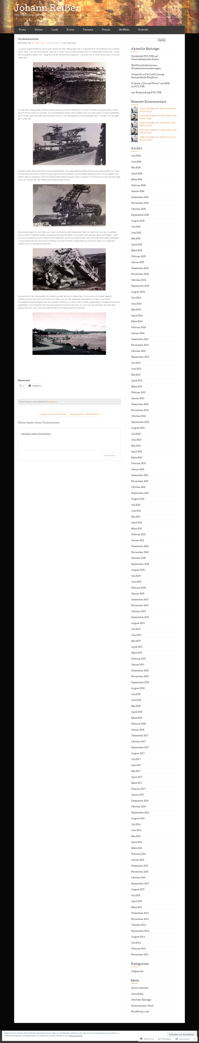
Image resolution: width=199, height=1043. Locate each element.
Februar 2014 (138, 949)
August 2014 (138, 937)
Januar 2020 (137, 594)
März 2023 (136, 387)
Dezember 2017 (139, 736)
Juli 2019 (136, 629)
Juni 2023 (136, 369)
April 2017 (136, 777)
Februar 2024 (138, 328)
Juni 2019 (136, 635)
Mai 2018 (136, 706)
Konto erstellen (140, 988)
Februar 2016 (138, 854)
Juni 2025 (136, 233)
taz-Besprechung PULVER (146, 93)
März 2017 (136, 783)
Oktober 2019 (138, 612)
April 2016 (136, 842)
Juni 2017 (136, 766)
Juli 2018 (136, 695)
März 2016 (136, 848)
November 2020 (140, 553)
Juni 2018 (136, 700)
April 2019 (136, 647)
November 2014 (140, 919)
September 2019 (140, 618)
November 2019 (140, 606)
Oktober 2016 (138, 807)
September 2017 (140, 748)
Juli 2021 (135, 505)
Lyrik (54, 30)
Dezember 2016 (139, 801)
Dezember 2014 (140, 913)
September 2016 (140, 813)
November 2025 (140, 203)
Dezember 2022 (139, 405)
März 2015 (136, 908)
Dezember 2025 (139, 198)
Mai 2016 (136, 837)
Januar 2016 (137, 860)
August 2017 (138, 754)
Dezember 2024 (140, 269)
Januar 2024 (138, 334)
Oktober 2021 (138, 487)
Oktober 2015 (138, 878)
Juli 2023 (136, 363)
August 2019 (138, 624)
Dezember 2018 (139, 671)
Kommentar (109, 455)
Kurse (70, 30)
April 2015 (136, 902)
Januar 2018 (137, 730)
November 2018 (140, 677)
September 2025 (140, 215)
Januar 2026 (137, 192)
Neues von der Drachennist (53, 414)
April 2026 (136, 174)
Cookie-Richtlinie (75, 1036)
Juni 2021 (136, 511)
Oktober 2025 (138, 209)
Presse (106, 30)
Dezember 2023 (139, 340)
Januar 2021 (137, 541)
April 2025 (136, 245)
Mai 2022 (136, 446)
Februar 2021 (138, 535)
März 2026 (136, 180)
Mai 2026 (136, 168)
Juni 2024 (136, 304)
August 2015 (138, 890)
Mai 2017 (136, 771)
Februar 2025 (138, 257)
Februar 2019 (138, 659)
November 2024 (140, 274)
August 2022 (138, 428)
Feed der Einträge (141, 1000)
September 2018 (140, 683)
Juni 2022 (136, 440)
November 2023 (140, 345)
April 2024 (137, 316)
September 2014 (140, 931)
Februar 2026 (138, 186)
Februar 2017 (138, 789)
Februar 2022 (138, 464)
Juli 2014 (136, 943)
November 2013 (139, 955)
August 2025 (138, 221)
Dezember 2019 (139, 600)
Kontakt (143, 30)
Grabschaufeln (28, 39)
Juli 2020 (136, 576)
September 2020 (140, 564)
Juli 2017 (136, 760)
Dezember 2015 (139, 866)
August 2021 (138, 499)
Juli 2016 (136, 825)
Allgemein (53, 402)
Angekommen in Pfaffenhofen (84, 414)
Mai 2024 (136, 310)
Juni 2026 (136, 162)
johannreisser (145, 115)
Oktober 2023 (138, 351)
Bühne (39, 30)
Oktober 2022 (138, 416)
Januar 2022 (137, 470)
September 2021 (140, 493)
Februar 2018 (138, 724)
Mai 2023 (136, 375)
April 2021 (136, 523)
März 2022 (136, 458)
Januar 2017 (137, 795)
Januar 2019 (137, 665)
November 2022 (140, 411)
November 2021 (139, 482)
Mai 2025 (136, 239)
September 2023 (140, 357)
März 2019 (136, 653)
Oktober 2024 (138, 280)
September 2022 (140, 422)
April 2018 (136, 712)
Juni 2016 (136, 831)
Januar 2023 (137, 399)
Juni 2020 (136, 582)
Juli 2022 (136, 434)
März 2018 (136, 718)
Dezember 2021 (139, 476)
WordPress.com (140, 1012)
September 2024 (140, 286)
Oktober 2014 (138, 925)
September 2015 (140, 884)
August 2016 (138, 819)
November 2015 (139, 872)
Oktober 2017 (138, 742)
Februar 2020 (138, 588)
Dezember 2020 (140, 547)
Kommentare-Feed (142, 1006)
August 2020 (138, 570)
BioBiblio (124, 30)
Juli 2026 (136, 156)
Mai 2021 (135, 517)
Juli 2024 (136, 298)
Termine (88, 30)
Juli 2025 (136, 227)
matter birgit (145, 108)
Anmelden (137, 994)
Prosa (22, 30)
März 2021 (136, 529)
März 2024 (136, 322)
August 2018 (138, 689)
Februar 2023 (138, 393)
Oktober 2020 (138, 558)
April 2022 (136, 452)
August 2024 (138, 292)
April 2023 (136, 381)
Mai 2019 (136, 641)
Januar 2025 (137, 263)
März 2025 (136, 251)
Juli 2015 (135, 896)
